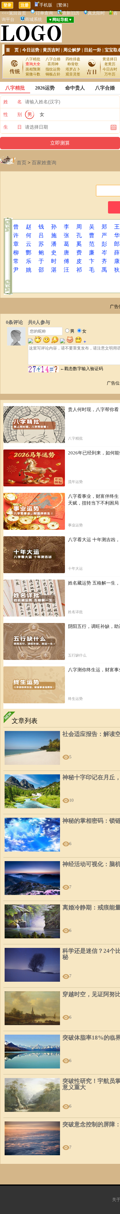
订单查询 (44, 13)
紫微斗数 (33, 74)
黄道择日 (109, 59)
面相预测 (33, 69)
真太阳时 (96, 13)
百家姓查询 (44, 162)
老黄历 (109, 64)
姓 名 (12, 101)
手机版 (45, 5)
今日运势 (30, 50)
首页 (21, 162)
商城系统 (33, 19)
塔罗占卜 (73, 69)
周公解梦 (72, 50)
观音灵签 (73, 74)
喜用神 (52, 64)
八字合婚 (53, 59)
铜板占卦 (53, 74)
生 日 (12, 127)
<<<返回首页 (14, 13)
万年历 (109, 74)
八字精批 (33, 59)
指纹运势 (53, 69)
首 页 (12, 50)
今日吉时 (109, 69)
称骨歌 (72, 64)
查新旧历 (70, 13)
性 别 (12, 114)
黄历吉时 (51, 50)
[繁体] (62, 5)
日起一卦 (92, 50)
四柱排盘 (73, 59)
